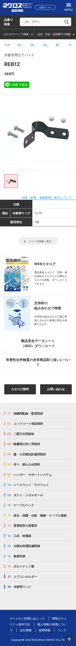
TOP (7, 45)
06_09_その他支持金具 (34, 45)
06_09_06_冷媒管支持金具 (47, 45)
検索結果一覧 (60, 45)
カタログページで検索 (16, 34)
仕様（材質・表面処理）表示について (47, 197)
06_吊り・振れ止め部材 (21, 45)
